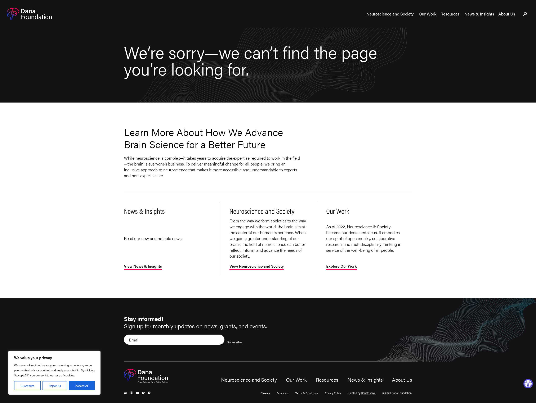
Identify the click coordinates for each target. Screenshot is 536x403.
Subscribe (234, 342)
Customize (27, 386)
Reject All (55, 386)
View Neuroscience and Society (256, 266)
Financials (283, 393)
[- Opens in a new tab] (125, 393)
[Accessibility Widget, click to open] (528, 383)
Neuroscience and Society (249, 379)
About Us (402, 379)
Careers (265, 393)
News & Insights (365, 379)
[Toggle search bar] (525, 14)
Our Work (296, 379)
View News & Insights (143, 266)
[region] (54, 373)
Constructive (368, 393)
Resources (327, 379)
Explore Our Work (341, 266)
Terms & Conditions (306, 393)
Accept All (81, 386)
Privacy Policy (333, 393)
